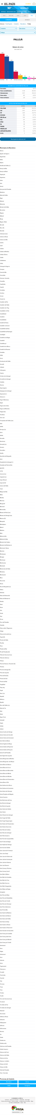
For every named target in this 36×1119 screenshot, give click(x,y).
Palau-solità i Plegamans (6, 628)
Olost (1, 604)
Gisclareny (2, 441)
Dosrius (2, 385)
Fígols (1, 402)
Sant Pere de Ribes (4, 895)
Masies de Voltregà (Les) (6, 515)
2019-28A (11, 15)
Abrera (1, 150)
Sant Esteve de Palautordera (7, 824)
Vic (1, 1034)
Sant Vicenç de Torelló (5, 942)
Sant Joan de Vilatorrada (6, 856)
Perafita (2, 643)
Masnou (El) (3, 518)
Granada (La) (3, 444)
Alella (1, 159)
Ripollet (2, 702)
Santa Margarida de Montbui (7, 758)
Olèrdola (2, 592)
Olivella (2, 601)
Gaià (1, 423)
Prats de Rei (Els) (4, 675)
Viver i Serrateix (4, 1073)
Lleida (8, 1085)
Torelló (1, 996)
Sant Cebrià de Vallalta (5, 809)
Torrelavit (2, 1001)
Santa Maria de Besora (5, 764)
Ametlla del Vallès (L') (5, 165)
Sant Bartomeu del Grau (6, 800)
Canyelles (2, 281)
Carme (1, 296)
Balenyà (2, 201)
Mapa (29, 11)
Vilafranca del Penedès (5, 1046)
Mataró (1, 527)
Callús (1, 263)
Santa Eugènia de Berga (6, 743)
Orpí (1, 616)
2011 (32, 15)
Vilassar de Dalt (4, 1064)
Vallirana (2, 1025)
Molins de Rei (3, 536)
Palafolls (2, 625)
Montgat (2, 557)
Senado (27, 19)
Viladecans (2, 1040)
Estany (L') (2, 397)
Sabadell (2, 720)
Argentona (2, 177)
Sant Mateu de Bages (5, 889)
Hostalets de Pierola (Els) (6, 465)
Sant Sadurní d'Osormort (6, 927)
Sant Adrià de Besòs (5, 741)
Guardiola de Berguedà (5, 456)
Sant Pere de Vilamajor (5, 904)
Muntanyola (3, 574)
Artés (1, 180)
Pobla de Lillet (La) (4, 657)
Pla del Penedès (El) (5, 652)
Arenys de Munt (4, 171)
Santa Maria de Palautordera (7, 779)
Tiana (1, 987)
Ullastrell (2, 1010)
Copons (2, 373)
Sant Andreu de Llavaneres (6, 788)
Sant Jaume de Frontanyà (6, 850)
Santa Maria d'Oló (4, 782)
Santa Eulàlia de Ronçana (6, 749)
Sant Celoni (3, 812)
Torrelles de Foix (4, 1004)
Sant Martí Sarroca (4, 883)
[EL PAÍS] (10, 4)
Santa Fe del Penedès (5, 752)
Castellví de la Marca (5, 346)
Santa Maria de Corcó (5, 767)
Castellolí (2, 340)
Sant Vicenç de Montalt (5, 939)
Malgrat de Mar (3, 491)
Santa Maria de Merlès (5, 773)
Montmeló (2, 566)
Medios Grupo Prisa (17, 1112)
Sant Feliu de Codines (5, 829)
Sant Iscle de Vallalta (5, 847)
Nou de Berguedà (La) (5, 586)
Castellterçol (3, 343)
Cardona (2, 293)
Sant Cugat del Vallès (5, 818)
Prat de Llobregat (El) (5, 669)
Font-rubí (2, 417)
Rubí (1, 711)
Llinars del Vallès (4, 485)
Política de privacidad (6, 1101)
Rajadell (2, 696)
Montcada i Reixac (4, 548)
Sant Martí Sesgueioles (5, 886)
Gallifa (1, 426)
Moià (1, 533)
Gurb (1, 459)
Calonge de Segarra (5, 266)
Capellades (2, 284)
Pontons (2, 666)
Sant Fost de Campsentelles (7, 838)
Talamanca (3, 969)
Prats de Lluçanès (4, 672)
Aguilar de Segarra (4, 153)
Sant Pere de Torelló (5, 901)
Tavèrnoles (2, 975)
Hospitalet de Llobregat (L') (6, 462)
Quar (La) (2, 693)
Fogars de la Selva (4, 405)
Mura (1, 577)
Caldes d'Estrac (4, 254)
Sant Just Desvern (4, 865)
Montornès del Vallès (5, 569)
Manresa (2, 500)
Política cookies (15, 1101)
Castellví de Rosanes (5, 349)
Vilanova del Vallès (4, 1055)
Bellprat (2, 216)
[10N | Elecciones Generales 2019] (18, 8)
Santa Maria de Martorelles (6, 770)
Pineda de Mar (3, 649)
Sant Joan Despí (4, 853)
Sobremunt (3, 954)
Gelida (1, 435)
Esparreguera (3, 388)
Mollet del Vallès (4, 539)
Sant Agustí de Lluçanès (6, 755)
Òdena (1, 589)
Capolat (2, 287)
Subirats (2, 960)
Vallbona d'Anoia (4, 1016)
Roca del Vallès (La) (5, 705)
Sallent (1, 729)
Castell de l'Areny (4, 322)
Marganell (2, 503)
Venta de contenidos (14, 1099)
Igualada (2, 468)
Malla (1, 494)
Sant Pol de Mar (4, 910)
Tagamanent (3, 966)
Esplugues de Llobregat (5, 391)
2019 (4, 15)
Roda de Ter (3, 708)
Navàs (1, 583)
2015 (25, 15)
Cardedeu (2, 290)
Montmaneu (3, 563)
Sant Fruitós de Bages (5, 841)
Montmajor (2, 560)
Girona (27, 1082)
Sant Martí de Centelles (5, 877)
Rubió (1, 714)
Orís (1, 610)
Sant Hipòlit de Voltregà (6, 844)
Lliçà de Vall (3, 483)
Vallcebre (2, 1019)
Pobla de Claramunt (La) (6, 655)
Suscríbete (28, 3)
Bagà (1, 198)
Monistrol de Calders (5, 542)
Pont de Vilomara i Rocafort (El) (7, 663)
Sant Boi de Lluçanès (5, 806)
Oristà (1, 613)
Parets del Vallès (4, 640)
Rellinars (2, 699)
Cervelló (2, 364)
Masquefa (2, 521)
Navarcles (2, 580)
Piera (1, 646)
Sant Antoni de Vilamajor (6, 791)
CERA (1, 355)
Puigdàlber (2, 684)
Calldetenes (3, 260)
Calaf (1, 245)
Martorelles (3, 509)
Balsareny (2, 204)
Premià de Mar (3, 681)
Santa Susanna (3, 797)
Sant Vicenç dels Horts (5, 936)
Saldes (1, 726)
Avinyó (1, 186)
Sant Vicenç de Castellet (6, 933)
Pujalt (1, 690)
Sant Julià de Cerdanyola (6, 859)
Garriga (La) (3, 429)
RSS (25, 1102)
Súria (1, 963)
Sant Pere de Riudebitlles (6, 898)
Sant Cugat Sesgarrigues (6, 821)
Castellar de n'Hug (4, 308)
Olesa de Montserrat (5, 598)
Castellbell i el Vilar (4, 311)
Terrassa (2, 984)
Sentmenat (2, 945)
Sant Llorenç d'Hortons (5, 868)
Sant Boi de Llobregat (5, 803)
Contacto (7, 1099)
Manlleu (2, 497)
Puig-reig (2, 687)
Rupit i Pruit (3, 717)
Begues (2, 213)
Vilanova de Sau (4, 1058)
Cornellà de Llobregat (5, 379)
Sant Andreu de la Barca (6, 785)
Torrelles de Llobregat (5, 1007)
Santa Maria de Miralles (6, 776)
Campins (2, 269)
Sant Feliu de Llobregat (5, 832)
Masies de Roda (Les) (5, 512)
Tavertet (2, 978)
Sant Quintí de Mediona (5, 913)
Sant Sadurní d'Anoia (5, 924)
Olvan (1, 607)
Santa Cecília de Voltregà (6, 732)
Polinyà (2, 660)
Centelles (2, 352)
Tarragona (27, 1085)
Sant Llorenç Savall (5, 871)
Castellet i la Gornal (4, 325)
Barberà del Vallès (4, 207)
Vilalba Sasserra (4, 1049)
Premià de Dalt (3, 678)
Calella (1, 257)
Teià (1, 981)
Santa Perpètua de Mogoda (6, 794)
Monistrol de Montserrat (6, 545)
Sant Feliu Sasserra (5, 835)
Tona (1, 990)
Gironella (2, 438)
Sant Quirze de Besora (5, 915)
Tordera (2, 993)
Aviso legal (27, 1099)
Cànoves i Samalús (4, 278)
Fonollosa (2, 414)
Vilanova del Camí (4, 1052)
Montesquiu (3, 554)
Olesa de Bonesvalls (5, 595)
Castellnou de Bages (5, 337)
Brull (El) (2, 230)
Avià (1, 183)
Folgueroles (3, 411)
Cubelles (2, 382)
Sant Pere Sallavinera (5, 907)
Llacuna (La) (3, 474)
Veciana (2, 1031)
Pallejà (1, 631)
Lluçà (1, 488)
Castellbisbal (3, 314)
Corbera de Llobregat (5, 376)
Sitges (1, 951)
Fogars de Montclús (5, 408)
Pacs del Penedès (4, 622)
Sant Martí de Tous (4, 880)
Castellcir (2, 316)
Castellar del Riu (4, 302)
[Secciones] (2, 4)
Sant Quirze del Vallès (5, 918)
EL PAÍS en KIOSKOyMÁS (14, 1102)
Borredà (2, 225)
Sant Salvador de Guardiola (6, 930)
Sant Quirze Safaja (4, 921)
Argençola (2, 174)
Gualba (1, 453)
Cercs (1, 358)
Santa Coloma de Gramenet (7, 738)
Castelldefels (3, 319)
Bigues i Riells (3, 222)
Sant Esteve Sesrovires (5, 827)
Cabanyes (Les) (4, 233)
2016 (18, 15)
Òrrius (1, 619)
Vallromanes (3, 1028)
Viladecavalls (3, 1043)
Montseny (2, 571)
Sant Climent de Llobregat (6, 815)
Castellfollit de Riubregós (6, 331)
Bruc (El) (2, 228)
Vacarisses (2, 1013)
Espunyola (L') (3, 394)
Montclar (2, 551)
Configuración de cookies (24, 1101)
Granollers (2, 450)
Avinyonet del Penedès (5, 189)
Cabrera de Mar (4, 239)
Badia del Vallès (4, 195)
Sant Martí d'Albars (4, 874)
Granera (2, 447)
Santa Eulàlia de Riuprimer (6, 746)
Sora (1, 957)
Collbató (2, 367)
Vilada (1, 1037)
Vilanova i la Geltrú (4, 1061)
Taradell (2, 972)
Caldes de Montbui (4, 251)
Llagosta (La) (3, 477)
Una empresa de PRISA (17, 1108)
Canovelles (2, 275)
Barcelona (2, 210)
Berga (1, 219)
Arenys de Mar (3, 168)
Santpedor (2, 892)
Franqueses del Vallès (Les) (6, 420)
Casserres (2, 299)
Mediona (2, 530)
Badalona (2, 192)
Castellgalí (2, 334)
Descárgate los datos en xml (18, 139)
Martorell (2, 506)
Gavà (1, 432)
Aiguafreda (2, 156)
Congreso (9, 19)
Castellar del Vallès (4, 305)
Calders (2, 248)
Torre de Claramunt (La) (6, 999)
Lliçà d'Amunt (3, 480)
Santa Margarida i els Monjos (7, 761)
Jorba (1, 471)
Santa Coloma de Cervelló (6, 735)
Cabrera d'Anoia (4, 236)
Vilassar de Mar (4, 1067)
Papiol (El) (2, 637)
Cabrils (1, 242)
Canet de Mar (3, 272)
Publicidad (21, 1099)
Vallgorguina (3, 1022)
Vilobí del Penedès (4, 1070)
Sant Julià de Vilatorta (5, 862)
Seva (1, 948)
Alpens (1, 162)
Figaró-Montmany (4, 400)
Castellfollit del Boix (5, 328)
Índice (21, 1102)
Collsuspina (3, 370)
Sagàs (1, 723)
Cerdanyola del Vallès (5, 361)
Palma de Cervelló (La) (5, 634)
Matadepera (3, 524)
